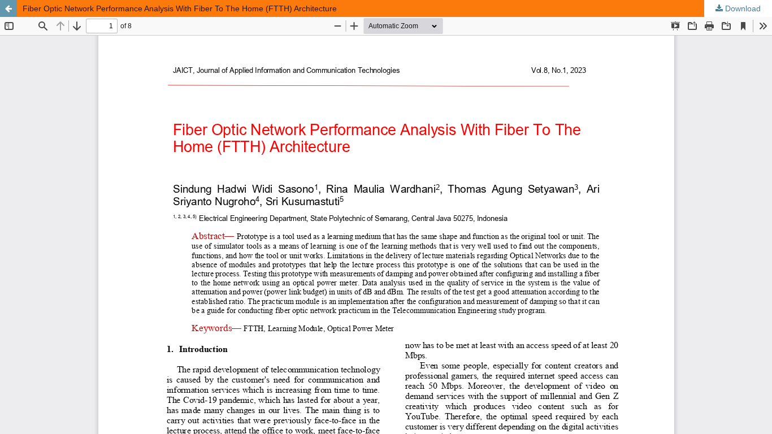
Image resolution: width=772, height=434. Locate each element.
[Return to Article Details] (8, 8)
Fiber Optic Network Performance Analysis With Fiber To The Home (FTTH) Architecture (180, 8)
